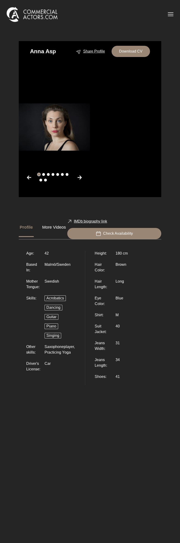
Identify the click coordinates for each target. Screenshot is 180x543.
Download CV (130, 51)
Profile (26, 227)
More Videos (54, 227)
